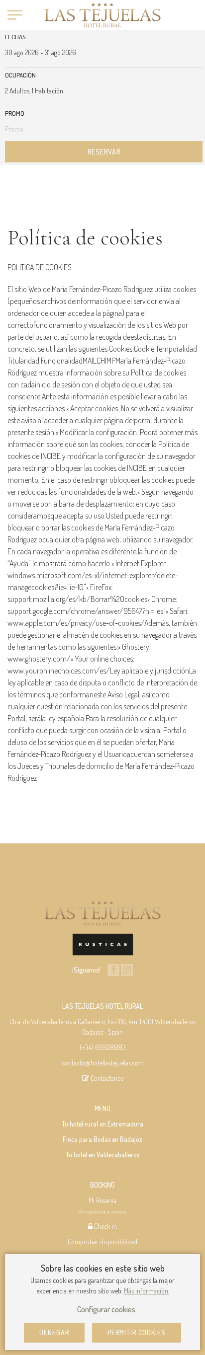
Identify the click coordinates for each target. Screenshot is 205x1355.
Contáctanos (106, 1078)
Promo (14, 113)
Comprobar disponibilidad (102, 1241)
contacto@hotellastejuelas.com (103, 1062)
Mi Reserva (102, 1200)
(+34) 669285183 (103, 1047)
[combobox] (104, 53)
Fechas (15, 37)
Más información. (146, 1290)
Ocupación (20, 75)
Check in (105, 1226)
